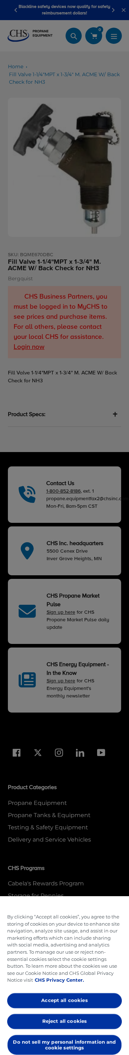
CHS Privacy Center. (59, 980)
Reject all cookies (64, 1021)
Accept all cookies (64, 1000)
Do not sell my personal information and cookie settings (64, 1044)
